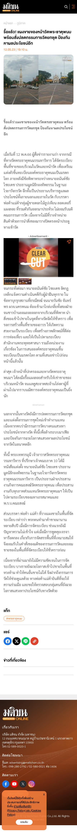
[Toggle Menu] (73, 7)
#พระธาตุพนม (14, 618)
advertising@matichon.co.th (26, 762)
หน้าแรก (8, 23)
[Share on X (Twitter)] (17, 641)
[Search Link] (66, 6)
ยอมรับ (24, 822)
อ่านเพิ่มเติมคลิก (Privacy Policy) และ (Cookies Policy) (24, 810)
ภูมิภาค (21, 23)
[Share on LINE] (25, 641)
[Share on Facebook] (8, 641)
